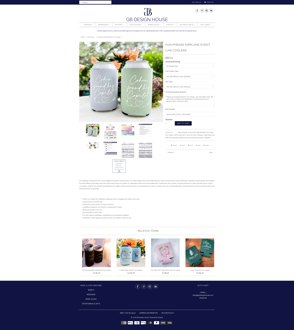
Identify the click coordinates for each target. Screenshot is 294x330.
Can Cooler (209, 132)
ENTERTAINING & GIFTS (91, 304)
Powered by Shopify (156, 317)
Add (199, 145)
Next (211, 152)
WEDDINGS (91, 294)
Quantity (168, 119)
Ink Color (168, 82)
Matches (119, 25)
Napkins (87, 25)
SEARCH (91, 290)
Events (169, 25)
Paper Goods (154, 25)
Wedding (207, 137)
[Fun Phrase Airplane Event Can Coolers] (121, 82)
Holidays (200, 135)
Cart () (210, 2)
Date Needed (170, 109)
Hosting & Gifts (187, 25)
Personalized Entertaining (178, 137)
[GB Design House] (147, 15)
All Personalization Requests (175, 92)
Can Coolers (135, 25)
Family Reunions (180, 135)
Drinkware (103, 25)
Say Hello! (196, 2)
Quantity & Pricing (172, 62)
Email (207, 145)
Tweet (175, 145)
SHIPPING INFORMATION (148, 313)
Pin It (191, 145)
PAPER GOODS (91, 299)
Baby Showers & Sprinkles (187, 132)
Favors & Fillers (191, 135)
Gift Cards (205, 25)
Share (183, 145)
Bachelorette (201, 132)
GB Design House (143, 317)
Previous (170, 152)
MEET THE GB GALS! (128, 313)
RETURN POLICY (168, 313)
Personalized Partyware (195, 137)
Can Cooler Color (171, 71)
